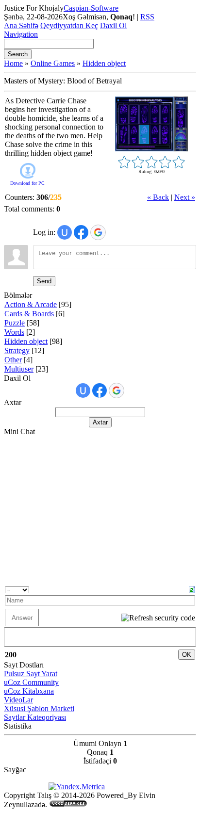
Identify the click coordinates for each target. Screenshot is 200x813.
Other (13, 360)
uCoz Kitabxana (29, 691)
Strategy (17, 350)
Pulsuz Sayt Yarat (30, 673)
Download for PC (27, 183)
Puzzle (14, 323)
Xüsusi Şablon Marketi (39, 708)
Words (14, 332)
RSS (147, 17)
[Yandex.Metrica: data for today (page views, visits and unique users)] (77, 786)
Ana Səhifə (21, 25)
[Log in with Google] (98, 232)
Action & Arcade (30, 304)
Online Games (53, 63)
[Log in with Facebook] (81, 232)
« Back (158, 197)
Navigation (21, 34)
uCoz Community (31, 682)
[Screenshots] (151, 124)
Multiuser (18, 369)
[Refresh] (192, 589)
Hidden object (104, 63)
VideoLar (18, 700)
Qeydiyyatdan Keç (69, 25)
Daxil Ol (113, 25)
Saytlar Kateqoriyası (35, 717)
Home (13, 63)
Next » (184, 197)
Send (44, 281)
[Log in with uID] (64, 232)
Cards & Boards (29, 313)
